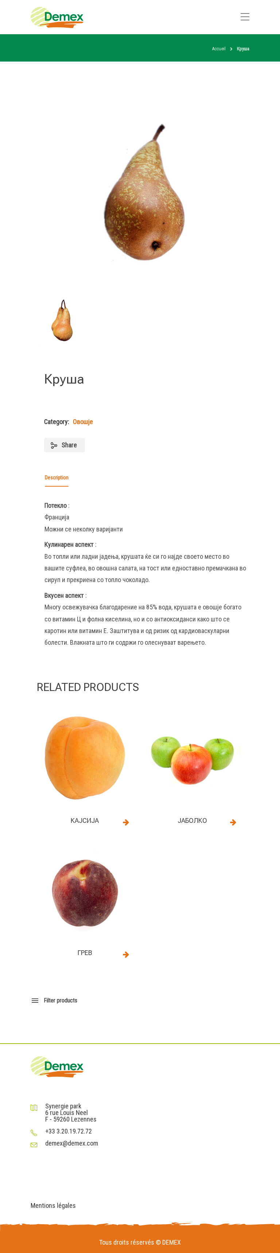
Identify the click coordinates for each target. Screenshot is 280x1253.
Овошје (83, 421)
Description (57, 477)
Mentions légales (53, 1205)
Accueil (219, 48)
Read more (125, 822)
